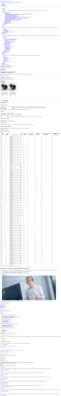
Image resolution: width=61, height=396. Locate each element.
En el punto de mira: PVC (8, 48)
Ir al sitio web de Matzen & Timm (4, 382)
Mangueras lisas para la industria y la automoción (11, 16)
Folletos (5, 24)
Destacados (5, 23)
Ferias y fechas (6, 57)
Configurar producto (3, 81)
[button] (3, 3)
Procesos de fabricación (7, 42)
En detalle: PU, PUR (8, 47)
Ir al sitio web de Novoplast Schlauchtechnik (6, 386)
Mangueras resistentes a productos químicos (11, 15)
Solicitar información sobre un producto (5, 351)
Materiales (5, 45)
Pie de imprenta (4, 331)
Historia (5, 59)
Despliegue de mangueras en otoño (6, 320)
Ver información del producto (4, 75)
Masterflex (3, 63)
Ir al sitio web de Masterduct (4, 378)
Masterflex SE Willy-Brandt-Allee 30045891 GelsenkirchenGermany (3, 306)
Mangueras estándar (6, 12)
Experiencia (3, 33)
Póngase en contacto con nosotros (8, 61)
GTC (2, 329)
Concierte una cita (2, 347)
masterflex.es (3, 62)
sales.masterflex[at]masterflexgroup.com (5, 310)
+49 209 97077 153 (3, 313)
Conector (3, 25)
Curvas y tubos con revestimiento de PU (9, 31)
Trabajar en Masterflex (7, 58)
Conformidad (5, 60)
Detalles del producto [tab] (5, 100)
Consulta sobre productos (3, 274)
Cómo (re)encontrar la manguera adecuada (7, 317)
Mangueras (3, 8)
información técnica (27, 271)
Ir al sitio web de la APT (3, 395)
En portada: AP (7, 50)
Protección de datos (4, 330)
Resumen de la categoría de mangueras (7, 325)
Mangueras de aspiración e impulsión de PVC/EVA (12, 14)
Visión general (4, 11)
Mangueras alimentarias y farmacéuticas (10, 17)
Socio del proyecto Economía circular (10, 41)
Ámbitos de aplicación (5, 32)
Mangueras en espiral (8, 44)
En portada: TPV (7, 49)
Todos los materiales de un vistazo (9, 46)
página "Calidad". (20, 272)
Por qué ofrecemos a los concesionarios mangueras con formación (10, 316)
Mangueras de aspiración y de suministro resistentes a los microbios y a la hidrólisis (16, 18)
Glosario (5, 51)
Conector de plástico (6, 30)
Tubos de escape (7, 13)
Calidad (5, 38)
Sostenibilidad (5, 40)
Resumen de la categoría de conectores (7, 326)
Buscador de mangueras (5, 52)
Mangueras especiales (6, 21)
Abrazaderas (5, 29)
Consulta (1, 132)
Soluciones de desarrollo (7, 22)
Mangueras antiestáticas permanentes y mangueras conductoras (13, 19)
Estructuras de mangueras (7, 43)
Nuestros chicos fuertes (5, 321)
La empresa (3, 53)
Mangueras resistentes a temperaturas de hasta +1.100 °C (12, 20)
